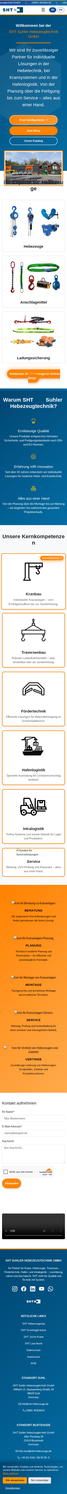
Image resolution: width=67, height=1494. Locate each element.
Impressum (33, 1356)
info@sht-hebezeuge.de (35, 1403)
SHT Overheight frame (33, 1330)
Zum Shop (33, 130)
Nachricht (8, 1141)
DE (52, 10)
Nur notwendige (39, 1480)
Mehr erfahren (10, 1473)
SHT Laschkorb (33, 1343)
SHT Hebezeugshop (33, 1323)
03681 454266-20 (24, 2)
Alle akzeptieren (14, 1480)
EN (60, 10)
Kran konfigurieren (32, 120)
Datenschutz (33, 1350)
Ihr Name (8, 1111)
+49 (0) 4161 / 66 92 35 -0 (35, 1457)
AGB (33, 1363)
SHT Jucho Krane (34, 1336)
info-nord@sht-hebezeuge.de (35, 1451)
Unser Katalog (33, 140)
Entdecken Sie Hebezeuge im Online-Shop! (35, 376)
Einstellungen (12, 1488)
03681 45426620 (35, 1410)
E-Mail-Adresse (12, 1126)
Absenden (11, 1183)
